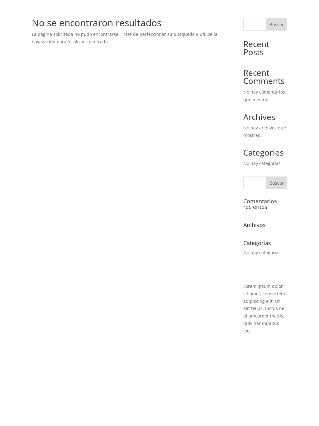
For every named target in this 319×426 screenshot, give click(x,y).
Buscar (276, 24)
